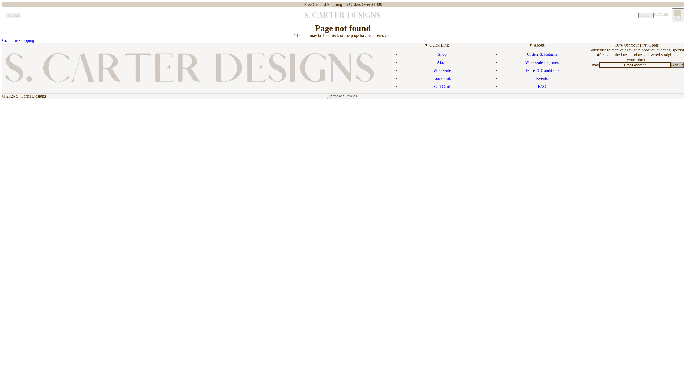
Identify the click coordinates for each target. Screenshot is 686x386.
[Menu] (4, 15)
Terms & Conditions (542, 70)
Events (542, 78)
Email (594, 65)
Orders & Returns (542, 54)
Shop (442, 54)
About (442, 62)
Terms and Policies (343, 96)
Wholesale (442, 70)
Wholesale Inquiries (542, 62)
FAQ (542, 86)
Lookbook (442, 78)
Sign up (677, 65)
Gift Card (442, 86)
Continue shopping (18, 40)
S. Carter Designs (31, 96)
